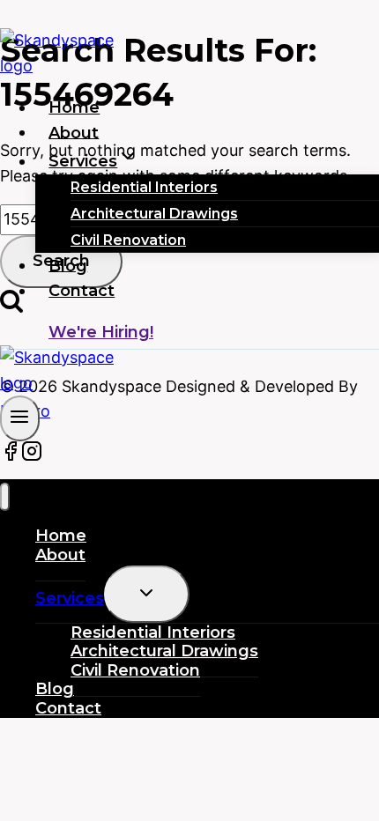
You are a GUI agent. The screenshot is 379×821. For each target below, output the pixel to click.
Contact (81, 290)
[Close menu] (5, 497)
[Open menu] (20, 418)
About (73, 132)
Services (69, 598)
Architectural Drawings (154, 213)
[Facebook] (10, 455)
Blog (67, 265)
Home (74, 107)
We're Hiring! (100, 332)
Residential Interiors (144, 187)
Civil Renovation (128, 240)
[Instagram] (31, 455)
